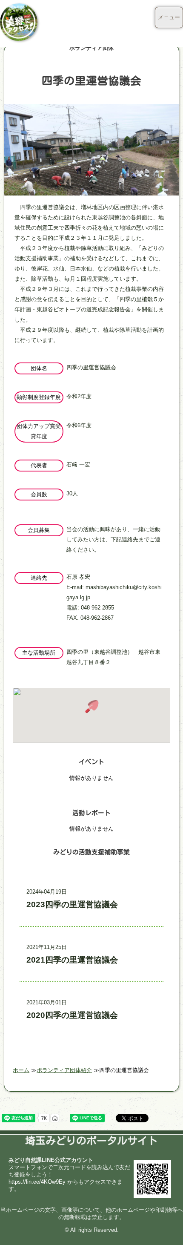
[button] (91, 707)
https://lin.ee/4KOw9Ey (37, 1182)
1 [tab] (91, 188)
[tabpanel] (91, 169)
